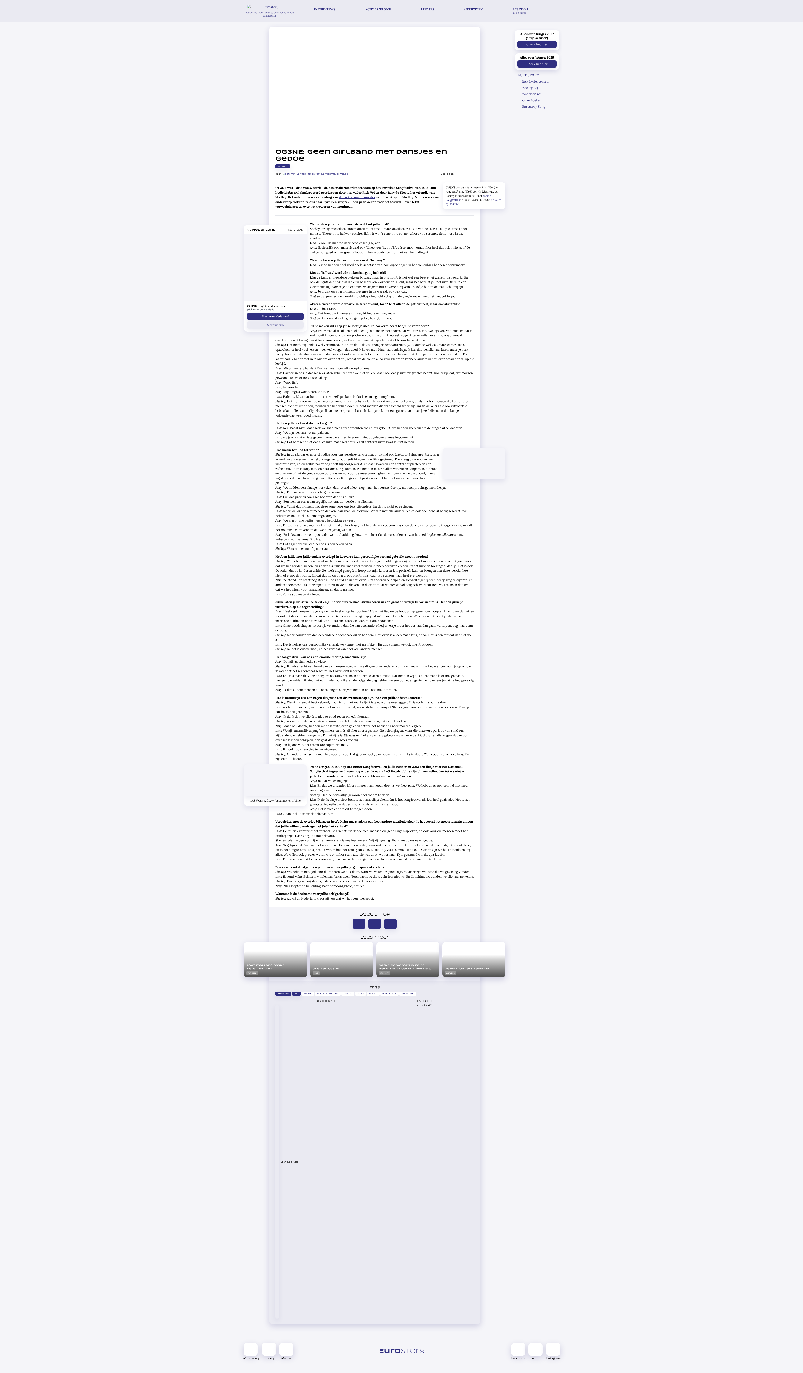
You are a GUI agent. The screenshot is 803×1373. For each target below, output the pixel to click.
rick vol (373, 994)
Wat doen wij (531, 94)
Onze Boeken (531, 100)
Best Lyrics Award (535, 81)
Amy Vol (308, 994)
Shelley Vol (408, 994)
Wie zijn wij (530, 88)
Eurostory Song (533, 107)
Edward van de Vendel (335, 173)
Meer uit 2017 (275, 325)
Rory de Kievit (389, 994)
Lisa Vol (348, 994)
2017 (296, 994)
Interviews (325, 9)
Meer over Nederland (275, 316)
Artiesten (473, 9)
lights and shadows (328, 994)
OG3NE (361, 994)
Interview (283, 166)
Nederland (283, 994)
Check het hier (537, 44)
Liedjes (427, 9)
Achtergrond (378, 9)
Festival (521, 10)
